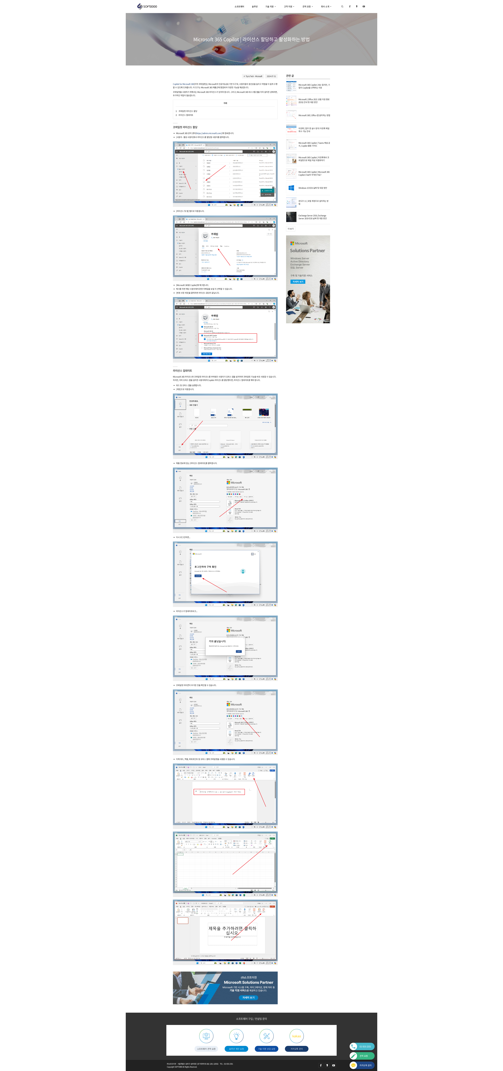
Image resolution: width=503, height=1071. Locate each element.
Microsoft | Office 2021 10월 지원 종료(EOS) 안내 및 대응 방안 (314, 101)
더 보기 (291, 228)
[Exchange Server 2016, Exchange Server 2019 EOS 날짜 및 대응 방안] (291, 216)
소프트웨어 (239, 6)
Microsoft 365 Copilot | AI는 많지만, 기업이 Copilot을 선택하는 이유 (314, 86)
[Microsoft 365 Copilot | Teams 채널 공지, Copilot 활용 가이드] (291, 144)
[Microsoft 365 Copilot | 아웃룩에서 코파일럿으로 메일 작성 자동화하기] (291, 158)
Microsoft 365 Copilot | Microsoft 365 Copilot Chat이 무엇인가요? (314, 173)
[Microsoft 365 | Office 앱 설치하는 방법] (291, 115)
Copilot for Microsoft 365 (183, 84)
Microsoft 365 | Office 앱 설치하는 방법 (314, 115)
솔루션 (255, 6)
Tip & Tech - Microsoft (254, 76)
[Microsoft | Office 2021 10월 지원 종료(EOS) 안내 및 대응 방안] (291, 100)
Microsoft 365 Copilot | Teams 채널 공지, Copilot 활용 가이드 (314, 144)
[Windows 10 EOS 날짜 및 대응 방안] (291, 187)
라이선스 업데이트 (184, 115)
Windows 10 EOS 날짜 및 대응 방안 (313, 187)
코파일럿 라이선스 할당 (186, 111)
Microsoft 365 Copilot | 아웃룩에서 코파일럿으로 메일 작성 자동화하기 (314, 159)
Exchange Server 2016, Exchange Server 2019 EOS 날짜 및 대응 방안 (313, 217)
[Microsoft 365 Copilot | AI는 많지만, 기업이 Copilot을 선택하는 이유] (291, 86)
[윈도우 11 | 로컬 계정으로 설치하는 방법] (291, 202)
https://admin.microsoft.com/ (209, 133)
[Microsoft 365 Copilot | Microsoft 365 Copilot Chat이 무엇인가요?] (291, 173)
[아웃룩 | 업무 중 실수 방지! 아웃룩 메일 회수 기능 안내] (291, 129)
